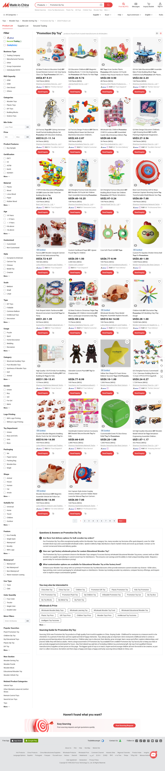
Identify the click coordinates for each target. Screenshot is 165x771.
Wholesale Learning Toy (78, 610)
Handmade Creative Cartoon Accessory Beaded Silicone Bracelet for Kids (83, 433)
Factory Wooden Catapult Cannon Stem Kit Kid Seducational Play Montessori (50, 254)
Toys (5, 703)
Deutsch (74, 755)
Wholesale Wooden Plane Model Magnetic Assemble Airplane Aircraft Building (114, 314)
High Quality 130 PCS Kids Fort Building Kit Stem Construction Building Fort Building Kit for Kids (51, 373)
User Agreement (71, 760)
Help (119, 15)
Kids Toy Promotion (141, 590)
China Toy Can (64, 590)
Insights (146, 752)
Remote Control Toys (11, 695)
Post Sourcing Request (124, 725)
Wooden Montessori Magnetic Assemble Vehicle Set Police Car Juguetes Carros (48, 495)
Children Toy (80, 590)
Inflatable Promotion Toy (111, 595)
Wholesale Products (69, 752)
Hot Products (20, 752)
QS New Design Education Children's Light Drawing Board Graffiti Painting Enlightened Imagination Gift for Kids (146, 132)
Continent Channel (97, 752)
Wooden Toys (98, 10)
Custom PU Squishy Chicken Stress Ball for (147, 254)
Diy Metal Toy (63, 600)
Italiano (66, 755)
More (41, 625)
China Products (32, 752)
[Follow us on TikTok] (141, 740)
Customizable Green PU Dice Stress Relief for (113, 434)
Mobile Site (96, 748)
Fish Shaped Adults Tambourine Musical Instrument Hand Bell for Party (50, 313)
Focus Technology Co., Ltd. (84, 763)
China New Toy (46, 590)
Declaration (83, 760)
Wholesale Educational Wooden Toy (134, 610)
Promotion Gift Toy (98, 590)
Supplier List (23, 25)
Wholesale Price (84, 752)
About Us (68, 748)
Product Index (136, 752)
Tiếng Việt (134, 755)
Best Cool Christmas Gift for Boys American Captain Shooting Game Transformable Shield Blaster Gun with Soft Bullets (147, 192)
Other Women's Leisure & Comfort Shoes (16, 690)
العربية (92, 755)
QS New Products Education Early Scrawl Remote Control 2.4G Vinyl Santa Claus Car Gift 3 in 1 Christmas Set (51, 72)
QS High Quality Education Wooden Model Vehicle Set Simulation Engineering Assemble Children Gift (147, 433)
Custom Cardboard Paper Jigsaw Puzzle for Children (82, 251)
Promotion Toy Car (134, 595)
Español (30, 755)
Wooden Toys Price (104, 615)
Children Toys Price (84, 615)
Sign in (160, 6)
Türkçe (126, 755)
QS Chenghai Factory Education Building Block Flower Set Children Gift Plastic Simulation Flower (113, 192)
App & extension (133, 15)
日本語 (105, 755)
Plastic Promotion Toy (120, 590)
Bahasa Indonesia (146, 755)
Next (121, 521)
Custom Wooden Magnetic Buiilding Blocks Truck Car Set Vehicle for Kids (49, 434)
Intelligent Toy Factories (50, 620)
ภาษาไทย (118, 755)
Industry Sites (110, 752)
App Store (17, 740)
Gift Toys (78, 10)
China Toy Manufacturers (56, 10)
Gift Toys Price (65, 615)
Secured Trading (40, 25)
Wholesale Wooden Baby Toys (52, 610)
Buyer (107, 15)
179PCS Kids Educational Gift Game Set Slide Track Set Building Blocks (50, 192)
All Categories (11, 15)
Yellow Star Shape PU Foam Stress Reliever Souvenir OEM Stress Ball (115, 374)
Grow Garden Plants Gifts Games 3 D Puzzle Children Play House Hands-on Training (115, 72)
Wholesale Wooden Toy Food (104, 610)
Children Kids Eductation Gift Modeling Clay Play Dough (145, 313)
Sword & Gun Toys (10, 699)
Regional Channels (124, 752)
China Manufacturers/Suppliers (50, 752)
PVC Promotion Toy (48, 595)
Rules (161, 15)
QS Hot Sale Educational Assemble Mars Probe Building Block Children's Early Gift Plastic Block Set (147, 72)
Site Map (87, 748)
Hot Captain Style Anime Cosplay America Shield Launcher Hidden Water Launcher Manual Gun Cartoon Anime (82, 494)
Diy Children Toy (90, 595)
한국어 (98, 755)
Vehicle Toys (8, 685)
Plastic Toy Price (47, 615)
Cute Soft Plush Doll (111, 250)
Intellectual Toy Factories (127, 615)
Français (47, 755)
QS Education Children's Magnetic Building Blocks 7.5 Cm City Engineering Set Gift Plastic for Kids (83, 72)
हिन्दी (111, 755)
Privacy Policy (94, 760)
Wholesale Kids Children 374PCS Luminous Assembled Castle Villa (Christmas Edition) (113, 132)
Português (38, 755)
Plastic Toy (69, 10)
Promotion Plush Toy (70, 595)
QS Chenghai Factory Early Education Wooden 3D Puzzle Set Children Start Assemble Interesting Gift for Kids (82, 192)
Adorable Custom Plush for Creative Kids (81, 371)
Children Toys (87, 10)
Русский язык (57, 755)
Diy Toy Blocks (46, 600)
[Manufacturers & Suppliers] (15, 5)
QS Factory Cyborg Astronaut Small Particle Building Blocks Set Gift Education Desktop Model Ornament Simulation (50, 132)
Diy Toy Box (151, 595)
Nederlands (83, 755)
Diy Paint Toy (79, 600)
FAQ (75, 748)
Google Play (31, 740)
